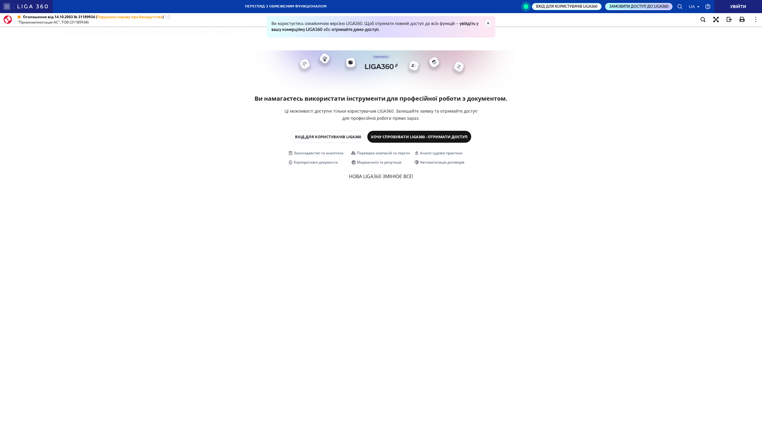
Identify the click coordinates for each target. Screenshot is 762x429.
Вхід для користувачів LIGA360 (328, 136)
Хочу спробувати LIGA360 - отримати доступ (419, 136)
